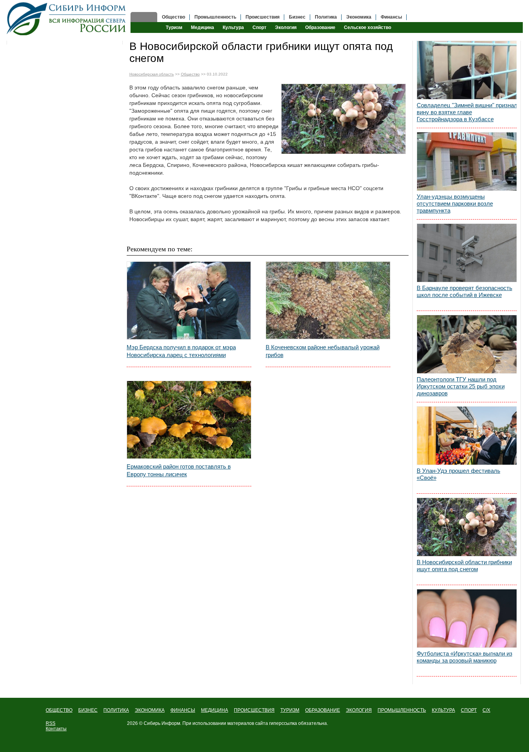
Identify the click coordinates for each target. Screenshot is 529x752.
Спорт (259, 27)
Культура (233, 27)
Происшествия (263, 17)
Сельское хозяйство (367, 27)
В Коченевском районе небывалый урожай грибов (323, 351)
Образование (320, 27)
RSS (50, 723)
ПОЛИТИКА (116, 710)
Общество (173, 17)
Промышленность (215, 17)
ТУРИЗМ (289, 710)
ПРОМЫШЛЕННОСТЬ (402, 710)
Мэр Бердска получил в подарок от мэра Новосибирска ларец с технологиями (181, 351)
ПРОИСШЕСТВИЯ (254, 710)
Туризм (174, 27)
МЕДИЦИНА (214, 710)
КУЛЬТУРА (443, 710)
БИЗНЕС (88, 710)
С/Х (486, 710)
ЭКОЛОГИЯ (359, 710)
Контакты (56, 728)
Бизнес (297, 17)
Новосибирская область (151, 74)
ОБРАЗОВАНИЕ (322, 710)
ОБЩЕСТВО (59, 710)
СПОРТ (469, 710)
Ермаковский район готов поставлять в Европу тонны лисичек (179, 470)
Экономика (358, 17)
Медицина (202, 27)
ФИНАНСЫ (182, 710)
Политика (326, 17)
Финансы (391, 17)
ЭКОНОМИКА (150, 710)
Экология (286, 27)
